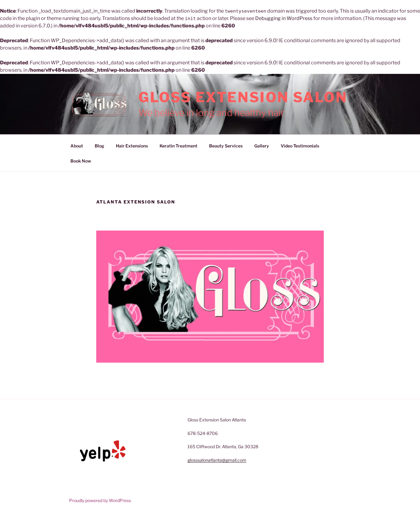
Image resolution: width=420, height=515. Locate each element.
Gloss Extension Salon (242, 97)
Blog (99, 145)
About (76, 145)
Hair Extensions (132, 145)
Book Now (80, 160)
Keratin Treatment (178, 145)
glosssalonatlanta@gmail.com (217, 460)
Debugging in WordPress (283, 18)
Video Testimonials (300, 145)
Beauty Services (226, 145)
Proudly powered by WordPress (100, 500)
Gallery (261, 145)
